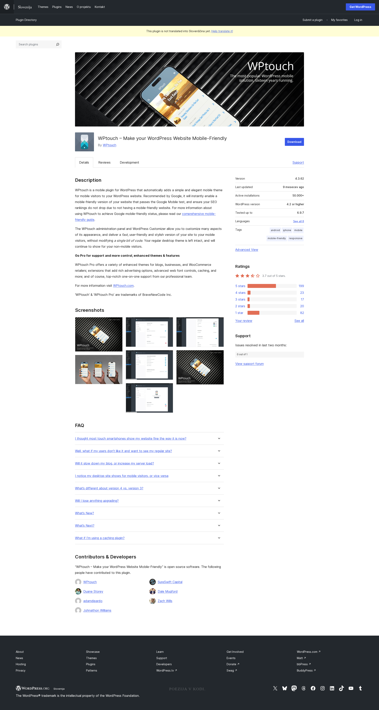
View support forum (249, 364)
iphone (287, 230)
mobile (298, 230)
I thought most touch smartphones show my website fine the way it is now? (130, 438)
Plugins (90, 664)
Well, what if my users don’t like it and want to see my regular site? (123, 451)
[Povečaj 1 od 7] (117, 322)
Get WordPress (360, 6)
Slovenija (59, 688)
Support (298, 162)
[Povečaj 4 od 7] (168, 355)
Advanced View (246, 250)
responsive (295, 238)
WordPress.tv (166, 670)
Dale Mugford (168, 591)
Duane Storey (93, 591)
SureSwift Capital (170, 582)
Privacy (20, 670)
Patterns (91, 670)
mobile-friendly (277, 238)
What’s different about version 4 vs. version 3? (109, 488)
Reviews (104, 162)
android (275, 230)
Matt (301, 658)
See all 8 (298, 221)
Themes (91, 658)
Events (231, 658)
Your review (243, 321)
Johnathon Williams (97, 610)
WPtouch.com (123, 286)
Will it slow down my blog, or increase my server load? (114, 463)
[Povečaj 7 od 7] (218, 355)
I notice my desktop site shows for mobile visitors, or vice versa (121, 476)
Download (294, 141)
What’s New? (84, 513)
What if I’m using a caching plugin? (100, 538)
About (20, 651)
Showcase (93, 651)
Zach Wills (165, 601)
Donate (233, 664)
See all (299, 321)
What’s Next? (84, 525)
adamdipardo (92, 601)
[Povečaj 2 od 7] (117, 360)
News (19, 658)
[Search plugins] (58, 44)
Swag (232, 670)
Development (129, 162)
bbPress (304, 664)
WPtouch (109, 145)
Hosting (21, 664)
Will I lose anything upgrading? (97, 501)
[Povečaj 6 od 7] (218, 322)
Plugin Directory (26, 20)
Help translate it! (222, 31)
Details (84, 162)
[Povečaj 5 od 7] (168, 388)
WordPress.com (309, 651)
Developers (164, 664)
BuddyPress (306, 670)
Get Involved (235, 651)
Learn (160, 651)
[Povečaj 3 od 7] (168, 322)
